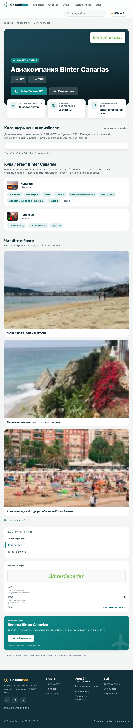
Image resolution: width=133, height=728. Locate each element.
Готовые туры (112, 683)
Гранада (60, 194)
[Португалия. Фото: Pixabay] (12, 216)
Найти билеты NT (31, 91)
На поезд (51, 688)
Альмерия (14, 194)
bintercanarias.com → (113, 607)
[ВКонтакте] (7, 700)
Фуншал (56, 225)
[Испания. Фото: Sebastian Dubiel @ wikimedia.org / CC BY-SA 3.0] (12, 185)
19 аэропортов (29, 107)
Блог (98, 4)
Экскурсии (110, 688)
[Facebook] (15, 700)
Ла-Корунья (107, 194)
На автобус (52, 693)
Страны (53, 4)
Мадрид (53, 200)
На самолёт (53, 683)
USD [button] (120, 13)
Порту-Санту (16, 225)
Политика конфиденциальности (111, 721)
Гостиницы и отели (86, 686)
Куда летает (66, 91)
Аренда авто (82, 691)
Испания (26, 183)
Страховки (110, 693)
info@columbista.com (16, 707)
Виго (47, 194)
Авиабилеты (83, 4)
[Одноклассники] (23, 700)
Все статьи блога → (14, 519)
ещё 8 (67, 200)
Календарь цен (16, 538)
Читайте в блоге (16, 551)
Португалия (28, 214)
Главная (38, 4)
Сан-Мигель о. (38, 225)
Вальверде (32, 194)
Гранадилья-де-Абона (82, 194)
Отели (66, 4)
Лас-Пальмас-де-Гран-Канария (26, 200)
